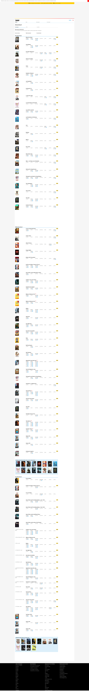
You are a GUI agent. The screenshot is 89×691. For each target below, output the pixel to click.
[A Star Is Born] (50, 470)
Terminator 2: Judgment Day (31, 383)
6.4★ (57, 301)
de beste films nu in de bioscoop (34, 683)
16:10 (27, 524)
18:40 (36, 311)
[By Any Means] (17, 480)
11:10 (27, 266)
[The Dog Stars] (18, 604)
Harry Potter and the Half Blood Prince (33, 514)
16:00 (36, 75)
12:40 (27, 363)
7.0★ (57, 146)
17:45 (36, 354)
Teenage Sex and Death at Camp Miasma (33, 176)
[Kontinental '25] (17, 90)
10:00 (36, 606)
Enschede (17, 683)
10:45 (27, 362)
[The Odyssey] (23, 464)
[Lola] (17, 127)
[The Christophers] (17, 185)
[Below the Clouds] (17, 39)
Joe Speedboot (28, 81)
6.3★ (57, 323)
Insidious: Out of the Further (31, 529)
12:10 (31, 546)
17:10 (54, 178)
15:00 (27, 539)
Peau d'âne (28, 146)
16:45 (36, 365)
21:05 (36, 171)
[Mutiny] (17, 310)
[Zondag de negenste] (17, 453)
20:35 (27, 75)
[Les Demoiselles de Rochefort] (18, 470)
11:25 (31, 39)
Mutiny (27, 308)
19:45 (27, 355)
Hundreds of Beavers (30, 73)
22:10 (31, 547)
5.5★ (57, 352)
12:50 (36, 363)
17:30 (27, 606)
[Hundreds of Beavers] (17, 75)
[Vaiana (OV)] (17, 445)
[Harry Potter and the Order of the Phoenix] (17, 524)
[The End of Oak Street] (17, 400)
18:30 (31, 252)
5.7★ (57, 308)
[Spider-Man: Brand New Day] (17, 362)
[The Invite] (55, 470)
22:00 (27, 318)
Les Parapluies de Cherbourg (31, 117)
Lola (26, 125)
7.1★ (57, 44)
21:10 (31, 607)
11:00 (31, 266)
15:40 (54, 119)
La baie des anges (29, 95)
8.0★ (57, 360)
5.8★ (57, 641)
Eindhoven (17, 687)
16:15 (31, 141)
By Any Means (28, 478)
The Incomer (28, 190)
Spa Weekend (28, 352)
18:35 (31, 90)
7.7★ (57, 51)
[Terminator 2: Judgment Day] (17, 385)
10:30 (54, 259)
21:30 (36, 312)
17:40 (31, 643)
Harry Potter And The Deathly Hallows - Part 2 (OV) (35, 507)
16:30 (31, 134)
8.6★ (57, 383)
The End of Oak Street (30, 398)
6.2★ (57, 529)
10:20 (36, 614)
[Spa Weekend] (17, 354)
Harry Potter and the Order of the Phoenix (33, 522)
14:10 (54, 39)
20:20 (27, 39)
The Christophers (29, 183)
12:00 (31, 621)
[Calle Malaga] (17, 46)
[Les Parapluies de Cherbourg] (17, 119)
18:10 (27, 533)
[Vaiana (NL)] (17, 636)
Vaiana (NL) (28, 634)
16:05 (31, 75)
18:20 (27, 119)
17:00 (31, 365)
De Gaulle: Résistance (30, 51)
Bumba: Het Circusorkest (30, 257)
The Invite (27, 406)
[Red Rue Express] (17, 347)
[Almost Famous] (44, 464)
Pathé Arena (46, 683)
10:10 (27, 576)
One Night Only (29, 323)
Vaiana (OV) (28, 443)
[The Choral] (17, 599)
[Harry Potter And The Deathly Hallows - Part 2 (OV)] (29, 464)
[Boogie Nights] (17, 252)
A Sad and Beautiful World (31, 228)
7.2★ (57, 81)
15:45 (36, 39)
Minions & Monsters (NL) (31, 294)
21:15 (36, 395)
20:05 (36, 40)
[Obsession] (17, 318)
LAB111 (46, 680)
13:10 (36, 267)
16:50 (31, 532)
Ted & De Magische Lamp (30, 369)
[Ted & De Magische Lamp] (17, 371)
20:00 (40, 592)
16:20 (45, 127)
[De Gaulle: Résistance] (29, 470)
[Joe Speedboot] (17, 83)
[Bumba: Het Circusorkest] (17, 259)
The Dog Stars (29, 390)
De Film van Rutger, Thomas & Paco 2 (33, 264)
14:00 (31, 303)
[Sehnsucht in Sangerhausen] (17, 171)
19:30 (54, 75)
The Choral (28, 597)
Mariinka (27, 132)
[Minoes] (17, 141)
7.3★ (57, 190)
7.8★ (57, 316)
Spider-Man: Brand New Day (31, 360)
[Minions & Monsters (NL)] (17, 296)
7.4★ (57, 132)
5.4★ (57, 264)
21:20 (27, 548)
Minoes (27, 139)
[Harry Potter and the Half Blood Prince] (39, 470)
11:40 (31, 46)
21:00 (31, 171)
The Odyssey (28, 619)
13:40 (31, 83)
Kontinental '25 (29, 88)
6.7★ (57, 88)
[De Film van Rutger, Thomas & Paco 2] (17, 266)
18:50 (36, 178)
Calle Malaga (28, 44)
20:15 (27, 366)
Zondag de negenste (30, 451)
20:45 (31, 76)
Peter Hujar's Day (62, 680)
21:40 (27, 311)
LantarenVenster (47, 687)
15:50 (31, 185)
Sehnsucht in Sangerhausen (31, 169)
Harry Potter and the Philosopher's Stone (33, 272)
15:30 (36, 46)
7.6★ (57, 514)
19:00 (31, 355)
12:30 (27, 546)
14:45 (27, 372)
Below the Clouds (29, 37)
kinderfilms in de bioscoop (33, 680)
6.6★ (57, 398)
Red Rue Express (29, 345)
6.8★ (57, 183)
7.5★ (57, 228)
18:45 (31, 310)
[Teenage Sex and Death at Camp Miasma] (17, 178)
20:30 (31, 47)
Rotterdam (17, 680)
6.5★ (57, 390)
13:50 (36, 185)
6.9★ (57, 37)
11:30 (27, 296)
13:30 (27, 267)
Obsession (28, 316)
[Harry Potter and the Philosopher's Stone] (23, 470)
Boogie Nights (28, 250)
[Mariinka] (17, 134)
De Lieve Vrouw (18, 35)
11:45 (54, 127)
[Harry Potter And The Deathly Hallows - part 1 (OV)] (34, 470)
